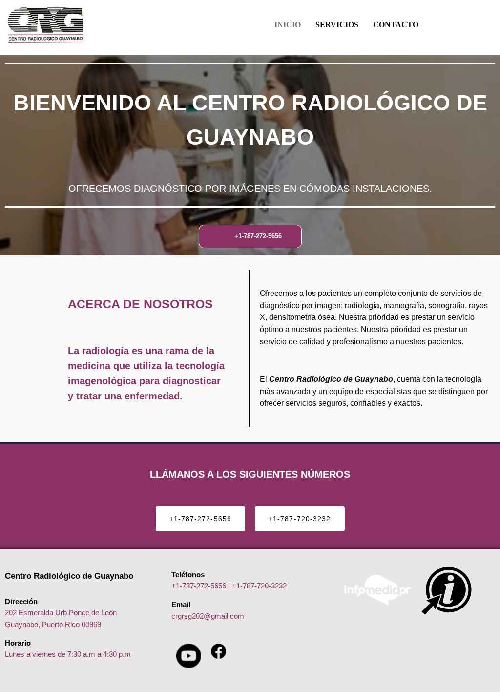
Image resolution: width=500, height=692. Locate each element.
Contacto (395, 25)
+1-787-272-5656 (198, 586)
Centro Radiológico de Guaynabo (69, 576)
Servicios (336, 25)
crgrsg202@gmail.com (207, 616)
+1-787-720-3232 (259, 586)
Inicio (287, 25)
